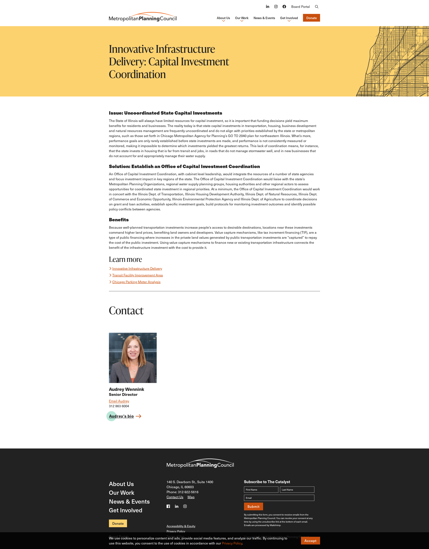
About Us (121, 483)
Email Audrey (119, 400)
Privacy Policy (232, 543)
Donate (311, 18)
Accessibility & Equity (181, 526)
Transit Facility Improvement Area (137, 275)
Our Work (121, 492)
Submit (254, 506)
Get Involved (125, 510)
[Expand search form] (316, 7)
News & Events (264, 18)
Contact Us (175, 496)
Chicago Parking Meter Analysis (136, 281)
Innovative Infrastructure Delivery (137, 268)
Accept (310, 540)
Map (191, 496)
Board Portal (300, 6)
